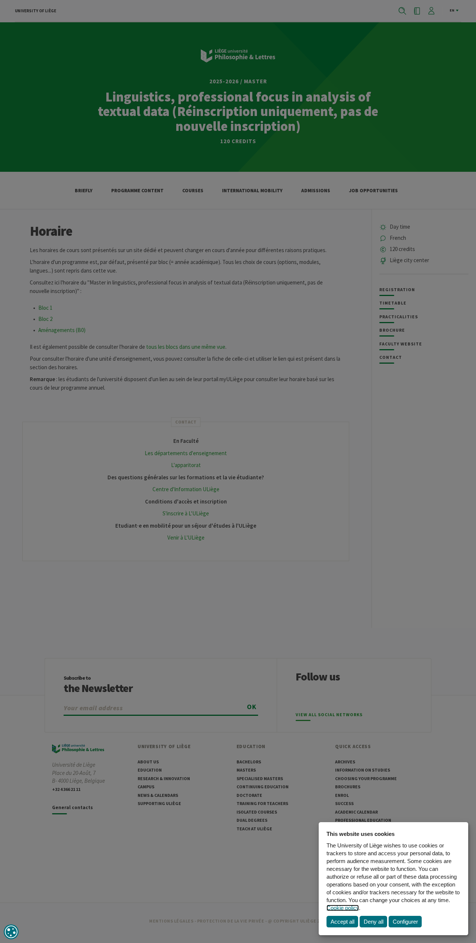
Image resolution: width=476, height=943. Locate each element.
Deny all (373, 921)
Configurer (405, 921)
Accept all (342, 921)
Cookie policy (343, 908)
